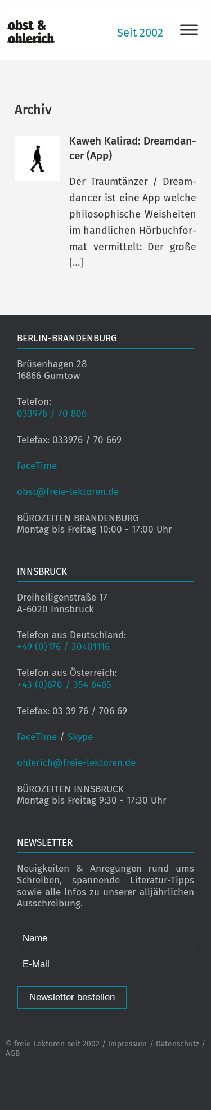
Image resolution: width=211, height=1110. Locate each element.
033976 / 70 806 (52, 413)
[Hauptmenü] (189, 29)
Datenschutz (177, 1044)
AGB (13, 1053)
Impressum (127, 1044)
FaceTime (37, 466)
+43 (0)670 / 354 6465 (64, 685)
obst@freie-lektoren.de (68, 492)
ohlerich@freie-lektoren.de (76, 763)
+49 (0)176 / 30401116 (63, 647)
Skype (80, 737)
